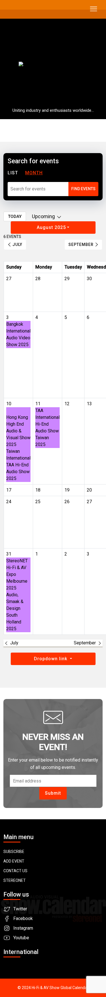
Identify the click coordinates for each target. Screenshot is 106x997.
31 (8, 554)
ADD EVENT (13, 861)
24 (8, 501)
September (81, 244)
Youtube (21, 937)
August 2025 (51, 227)
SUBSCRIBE (13, 851)
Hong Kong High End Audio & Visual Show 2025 (18, 431)
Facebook (23, 918)
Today (14, 216)
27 (89, 501)
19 (67, 490)
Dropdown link (51, 658)
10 (8, 403)
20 (89, 490)
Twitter (20, 909)
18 (37, 490)
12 (67, 403)
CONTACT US (15, 871)
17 (8, 490)
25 (37, 501)
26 (67, 501)
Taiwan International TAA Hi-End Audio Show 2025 (18, 465)
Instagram (23, 928)
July (17, 244)
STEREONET (14, 880)
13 (89, 403)
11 (37, 403)
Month (34, 172)
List (13, 172)
